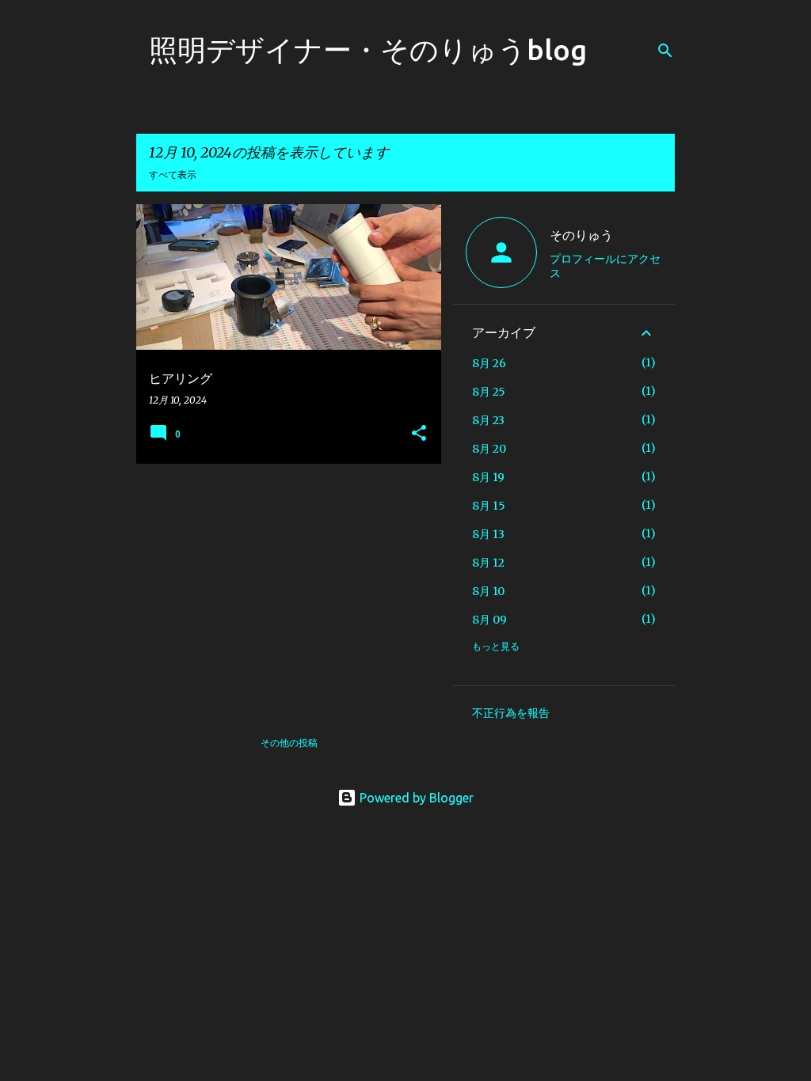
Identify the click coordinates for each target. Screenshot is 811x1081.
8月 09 (489, 620)
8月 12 (488, 563)
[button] (418, 434)
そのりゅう (581, 235)
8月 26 (489, 363)
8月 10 (488, 591)
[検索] (665, 51)
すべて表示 (172, 174)
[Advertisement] (282, 586)
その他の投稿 (289, 743)
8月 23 (488, 420)
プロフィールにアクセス (605, 265)
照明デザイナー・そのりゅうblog (368, 49)
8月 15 (488, 506)
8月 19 (488, 477)
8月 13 (488, 534)
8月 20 (489, 449)
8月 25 (488, 392)
